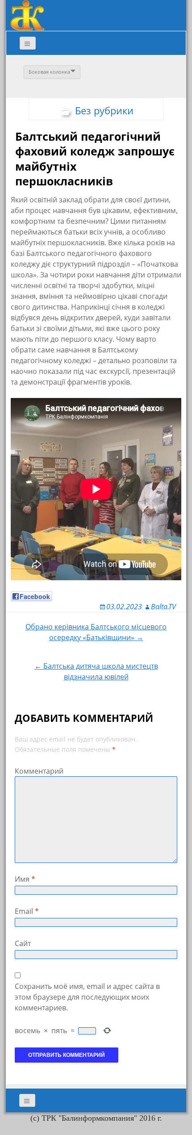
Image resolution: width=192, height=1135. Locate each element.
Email (27, 911)
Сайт (23, 943)
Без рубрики (104, 110)
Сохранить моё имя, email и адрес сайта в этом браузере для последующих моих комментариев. (87, 997)
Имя (25, 879)
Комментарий (39, 771)
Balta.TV (163, 606)
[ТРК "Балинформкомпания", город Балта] (27, 15)
